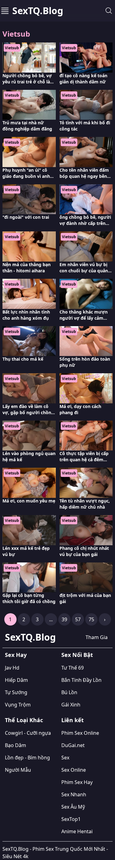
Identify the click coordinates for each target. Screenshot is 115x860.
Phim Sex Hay (77, 782)
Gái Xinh (70, 704)
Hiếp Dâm (16, 680)
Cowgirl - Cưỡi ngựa (28, 733)
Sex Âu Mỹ (73, 806)
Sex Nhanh (73, 794)
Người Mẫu (18, 769)
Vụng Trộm (18, 704)
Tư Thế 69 (72, 667)
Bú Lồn (69, 692)
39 (64, 619)
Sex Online (73, 769)
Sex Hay (16, 654)
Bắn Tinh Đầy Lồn (81, 680)
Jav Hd (12, 667)
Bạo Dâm (15, 745)
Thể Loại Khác (24, 720)
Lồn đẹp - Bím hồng (27, 757)
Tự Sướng (16, 692)
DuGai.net (73, 745)
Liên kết (72, 720)
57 (78, 619)
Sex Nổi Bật (77, 654)
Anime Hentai (77, 831)
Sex (65, 757)
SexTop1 (71, 819)
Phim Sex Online (80, 733)
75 (91, 619)
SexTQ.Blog (37, 10)
